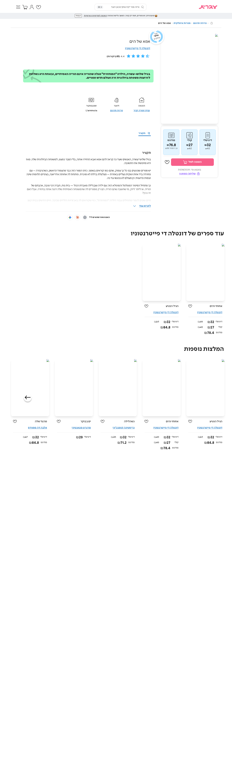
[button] (18, 7)
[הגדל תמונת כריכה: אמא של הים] (189, 79)
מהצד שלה (41, 421)
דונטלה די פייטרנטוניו (137, 48)
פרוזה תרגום (200, 23)
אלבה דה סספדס (37, 427)
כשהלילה (129, 421)
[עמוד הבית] (211, 23)
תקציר (141, 133)
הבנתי (78, 16)
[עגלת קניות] (25, 7)
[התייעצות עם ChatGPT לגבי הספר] (85, 217)
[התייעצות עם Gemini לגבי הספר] (70, 217)
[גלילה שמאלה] (28, 398)
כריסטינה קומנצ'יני (124, 427)
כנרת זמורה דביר (141, 110)
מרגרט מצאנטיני (81, 427)
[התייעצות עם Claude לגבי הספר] (77, 217)
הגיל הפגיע (172, 306)
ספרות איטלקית (182, 23)
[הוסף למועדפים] (167, 162)
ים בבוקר (86, 421)
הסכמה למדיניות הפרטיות (95, 16)
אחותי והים (216, 306)
